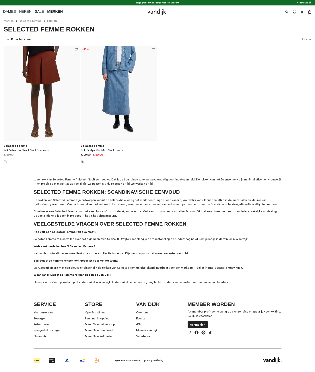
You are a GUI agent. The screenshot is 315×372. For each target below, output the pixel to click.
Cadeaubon (41, 336)
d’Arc (139, 324)
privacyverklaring (153, 360)
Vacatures (143, 336)
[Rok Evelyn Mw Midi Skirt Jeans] (119, 93)
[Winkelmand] (310, 12)
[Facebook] (197, 332)
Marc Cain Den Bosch (99, 330)
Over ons (142, 312)
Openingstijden (95, 312)
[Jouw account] (302, 12)
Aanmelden (197, 324)
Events (140, 318)
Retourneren (42, 324)
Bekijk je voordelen (200, 316)
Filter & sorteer (21, 39)
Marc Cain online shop (100, 324)
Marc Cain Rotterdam (99, 336)
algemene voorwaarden (127, 360)
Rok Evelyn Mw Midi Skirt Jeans (102, 150)
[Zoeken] (287, 12)
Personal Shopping (97, 318)
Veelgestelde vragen (47, 330)
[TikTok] (210, 332)
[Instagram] (190, 332)
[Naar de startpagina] (156, 12)
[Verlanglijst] (294, 12)
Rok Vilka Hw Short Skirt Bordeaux (27, 150)
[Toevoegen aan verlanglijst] (76, 49)
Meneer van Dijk (147, 330)
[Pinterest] (203, 332)
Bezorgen (40, 318)
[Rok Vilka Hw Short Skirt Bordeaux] (42, 93)
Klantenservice (43, 312)
